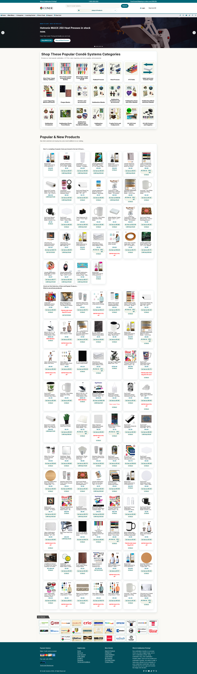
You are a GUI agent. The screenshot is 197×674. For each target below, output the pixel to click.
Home (4, 15)
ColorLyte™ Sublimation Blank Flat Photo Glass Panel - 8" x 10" (49, 304)
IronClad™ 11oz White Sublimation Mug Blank (146, 192)
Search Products (110, 651)
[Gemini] (153, 623)
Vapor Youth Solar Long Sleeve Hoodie (98, 303)
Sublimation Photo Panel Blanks (65, 124)
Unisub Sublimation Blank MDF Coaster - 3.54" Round (50, 274)
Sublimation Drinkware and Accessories (115, 101)
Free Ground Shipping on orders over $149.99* (143, 1)
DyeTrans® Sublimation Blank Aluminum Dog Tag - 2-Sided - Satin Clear (130, 395)
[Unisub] (120, 638)
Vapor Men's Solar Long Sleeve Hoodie (98, 594)
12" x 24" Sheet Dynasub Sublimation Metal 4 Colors (82, 334)
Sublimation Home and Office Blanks (131, 101)
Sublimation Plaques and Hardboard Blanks (82, 123)
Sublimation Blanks (98, 102)
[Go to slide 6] (102, 46)
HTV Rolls (131, 79)
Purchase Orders (110, 660)
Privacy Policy (109, 662)
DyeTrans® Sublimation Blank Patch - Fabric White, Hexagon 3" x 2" (66, 219)
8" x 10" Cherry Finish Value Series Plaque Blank (81, 565)
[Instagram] (146, 671)
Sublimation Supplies (98, 124)
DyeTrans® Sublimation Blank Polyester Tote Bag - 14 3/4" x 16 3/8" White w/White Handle (114, 395)
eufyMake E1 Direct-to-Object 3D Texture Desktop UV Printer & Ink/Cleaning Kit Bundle (50, 565)
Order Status (81, 656)
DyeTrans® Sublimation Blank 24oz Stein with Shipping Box (145, 363)
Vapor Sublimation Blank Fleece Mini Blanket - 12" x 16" (49, 534)
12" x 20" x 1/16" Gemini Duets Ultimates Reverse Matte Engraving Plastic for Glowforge (130, 458)
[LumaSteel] (87, 631)
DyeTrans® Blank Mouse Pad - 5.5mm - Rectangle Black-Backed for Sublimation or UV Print (146, 219)
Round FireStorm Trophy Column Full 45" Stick (97, 534)
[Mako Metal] (109, 631)
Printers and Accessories (82, 101)
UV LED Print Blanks (131, 124)
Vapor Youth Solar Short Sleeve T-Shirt (66, 333)
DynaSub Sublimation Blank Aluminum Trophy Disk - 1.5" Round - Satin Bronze (146, 565)
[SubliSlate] (98, 638)
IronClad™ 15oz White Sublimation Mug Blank (98, 219)
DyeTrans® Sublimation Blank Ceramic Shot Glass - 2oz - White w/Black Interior (50, 395)
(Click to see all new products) (52, 288)
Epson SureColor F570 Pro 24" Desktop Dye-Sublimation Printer (97, 565)
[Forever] (142, 623)
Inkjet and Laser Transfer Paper (148, 79)
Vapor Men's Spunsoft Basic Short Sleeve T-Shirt (66, 363)
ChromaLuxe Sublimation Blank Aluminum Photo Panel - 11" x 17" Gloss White (49, 244)
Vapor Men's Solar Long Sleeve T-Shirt (114, 594)
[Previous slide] (2, 32)
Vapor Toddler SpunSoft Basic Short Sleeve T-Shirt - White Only (114, 565)
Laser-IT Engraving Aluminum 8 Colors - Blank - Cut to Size (146, 165)
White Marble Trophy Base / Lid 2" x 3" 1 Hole (114, 219)
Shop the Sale (46, 40)
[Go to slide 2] (96, 46)
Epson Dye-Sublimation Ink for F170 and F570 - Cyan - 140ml (49, 165)
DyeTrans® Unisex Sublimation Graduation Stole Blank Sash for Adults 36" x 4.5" (130, 508)
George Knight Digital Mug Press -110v (114, 362)
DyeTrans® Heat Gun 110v (66, 533)
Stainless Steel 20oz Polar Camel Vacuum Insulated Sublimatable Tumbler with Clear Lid (82, 304)
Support (50, 15)
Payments (80, 660)
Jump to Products (97, 10)
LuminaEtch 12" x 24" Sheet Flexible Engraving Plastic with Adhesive (114, 483)
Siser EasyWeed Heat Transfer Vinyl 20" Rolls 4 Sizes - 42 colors (130, 363)
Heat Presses (115, 79)
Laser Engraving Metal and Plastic (49, 101)
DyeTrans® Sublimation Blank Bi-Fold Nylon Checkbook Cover (130, 426)
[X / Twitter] (156, 671)
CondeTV (80, 658)
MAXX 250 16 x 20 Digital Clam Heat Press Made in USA (81, 395)
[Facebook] (143, 671)
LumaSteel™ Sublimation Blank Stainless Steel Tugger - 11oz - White (66, 192)
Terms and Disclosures (46, 665)
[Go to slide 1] (94, 46)
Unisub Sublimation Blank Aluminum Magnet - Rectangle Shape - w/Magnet (98, 192)
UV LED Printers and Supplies (148, 124)
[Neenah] (120, 631)
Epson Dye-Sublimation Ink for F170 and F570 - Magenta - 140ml (97, 274)
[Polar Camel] (131, 631)
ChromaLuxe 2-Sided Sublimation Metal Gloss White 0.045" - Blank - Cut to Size (146, 595)
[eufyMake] (131, 623)
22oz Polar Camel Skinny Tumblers (49, 79)
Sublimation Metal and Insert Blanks (148, 101)
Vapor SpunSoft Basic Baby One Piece (50, 362)
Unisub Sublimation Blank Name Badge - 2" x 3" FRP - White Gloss (66, 165)
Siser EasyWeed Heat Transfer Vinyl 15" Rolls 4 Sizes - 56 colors (114, 508)
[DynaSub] (109, 623)
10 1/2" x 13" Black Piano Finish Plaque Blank (81, 534)
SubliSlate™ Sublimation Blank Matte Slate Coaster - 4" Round (66, 565)
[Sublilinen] (76, 638)
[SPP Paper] (65, 638)
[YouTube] (149, 671)
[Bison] (54, 623)
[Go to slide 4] (99, 46)
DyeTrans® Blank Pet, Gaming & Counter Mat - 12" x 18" (82, 192)
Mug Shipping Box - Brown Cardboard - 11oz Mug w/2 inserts (66, 304)
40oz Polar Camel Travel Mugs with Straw (82, 78)
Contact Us (108, 653)
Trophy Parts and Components (115, 124)
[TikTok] (151, 671)
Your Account (81, 654)
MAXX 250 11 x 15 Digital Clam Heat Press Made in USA (49, 334)
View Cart (58, 15)
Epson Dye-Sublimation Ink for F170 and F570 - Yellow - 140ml (81, 244)
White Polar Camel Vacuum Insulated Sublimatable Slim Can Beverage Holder (113, 304)
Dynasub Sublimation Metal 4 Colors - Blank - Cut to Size (130, 192)
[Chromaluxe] (65, 623)
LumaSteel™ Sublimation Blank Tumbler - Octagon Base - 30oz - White (82, 165)
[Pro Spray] (142, 631)
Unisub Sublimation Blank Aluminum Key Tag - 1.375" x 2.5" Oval (66, 274)
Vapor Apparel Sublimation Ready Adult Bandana (97, 426)
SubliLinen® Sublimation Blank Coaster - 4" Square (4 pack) (50, 508)
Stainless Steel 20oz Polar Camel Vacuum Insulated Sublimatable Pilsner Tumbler (66, 483)
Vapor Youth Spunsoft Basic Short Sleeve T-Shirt (146, 534)
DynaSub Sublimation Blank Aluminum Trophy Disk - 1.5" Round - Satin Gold (50, 483)
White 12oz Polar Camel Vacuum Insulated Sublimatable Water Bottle (50, 458)
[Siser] (153, 631)
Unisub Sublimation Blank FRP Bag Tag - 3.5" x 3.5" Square (146, 244)
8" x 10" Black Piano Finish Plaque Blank (82, 362)
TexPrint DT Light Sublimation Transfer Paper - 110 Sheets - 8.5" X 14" (130, 219)
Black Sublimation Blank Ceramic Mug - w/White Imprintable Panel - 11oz (130, 534)
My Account (108, 658)
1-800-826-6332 (93, 1)
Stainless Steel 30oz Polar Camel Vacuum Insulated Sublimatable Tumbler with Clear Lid (98, 458)
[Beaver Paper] (43, 623)
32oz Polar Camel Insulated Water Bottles (65, 78)
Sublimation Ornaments (49, 124)
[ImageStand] (65, 631)
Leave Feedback (109, 654)
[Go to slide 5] (100, 46)
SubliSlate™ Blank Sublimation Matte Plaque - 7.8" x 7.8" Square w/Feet (65, 458)
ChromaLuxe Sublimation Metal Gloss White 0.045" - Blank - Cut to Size (98, 244)
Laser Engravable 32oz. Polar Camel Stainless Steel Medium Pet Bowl (49, 595)
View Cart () (152, 8)
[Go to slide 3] (97, 46)
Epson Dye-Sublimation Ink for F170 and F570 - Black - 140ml (113, 165)
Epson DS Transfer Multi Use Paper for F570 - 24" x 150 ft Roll (49, 192)
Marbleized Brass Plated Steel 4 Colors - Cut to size (114, 426)
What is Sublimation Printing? (48, 1)
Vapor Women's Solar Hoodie (112, 243)
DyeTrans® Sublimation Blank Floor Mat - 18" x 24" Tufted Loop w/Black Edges (146, 426)
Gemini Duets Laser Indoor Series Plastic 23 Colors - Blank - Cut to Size (130, 304)
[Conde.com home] (47, 8)
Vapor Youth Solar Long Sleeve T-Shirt (66, 594)
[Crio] (87, 623)
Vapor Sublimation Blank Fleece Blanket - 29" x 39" (146, 395)
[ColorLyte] (76, 623)
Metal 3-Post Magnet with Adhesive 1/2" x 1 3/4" (82, 595)
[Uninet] (109, 638)
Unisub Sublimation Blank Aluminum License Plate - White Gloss (82, 274)
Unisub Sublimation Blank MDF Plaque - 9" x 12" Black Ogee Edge (98, 165)
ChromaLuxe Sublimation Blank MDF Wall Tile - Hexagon (65, 244)
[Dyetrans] (98, 623)
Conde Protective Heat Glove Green (65, 425)
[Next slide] (194, 32)
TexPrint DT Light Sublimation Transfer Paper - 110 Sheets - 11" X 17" (114, 192)
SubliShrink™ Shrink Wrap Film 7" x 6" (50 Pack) (81, 458)
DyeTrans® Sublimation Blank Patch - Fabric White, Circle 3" (146, 483)
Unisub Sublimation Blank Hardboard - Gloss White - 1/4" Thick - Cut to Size (81, 426)
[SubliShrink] (87, 638)
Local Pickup (109, 656)
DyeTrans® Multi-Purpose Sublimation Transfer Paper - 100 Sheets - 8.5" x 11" (98, 508)
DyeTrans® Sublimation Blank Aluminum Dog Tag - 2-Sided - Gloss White (114, 458)
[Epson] (120, 623)
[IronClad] (76, 631)
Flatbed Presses (98, 79)
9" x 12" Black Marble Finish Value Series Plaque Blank (98, 334)
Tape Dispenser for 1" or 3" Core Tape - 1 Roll (82, 219)
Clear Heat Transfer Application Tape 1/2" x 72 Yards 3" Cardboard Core (130, 244)
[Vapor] (131, 638)
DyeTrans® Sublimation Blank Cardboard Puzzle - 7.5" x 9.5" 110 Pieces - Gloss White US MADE (82, 508)
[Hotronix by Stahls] (54, 631)
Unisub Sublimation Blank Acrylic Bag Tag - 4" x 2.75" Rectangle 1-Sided (97, 483)
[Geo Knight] (44, 631)
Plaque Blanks (65, 102)
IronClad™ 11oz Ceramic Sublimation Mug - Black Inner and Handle (114, 334)
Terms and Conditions (83, 662)
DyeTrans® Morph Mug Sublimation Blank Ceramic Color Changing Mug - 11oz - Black (50, 219)
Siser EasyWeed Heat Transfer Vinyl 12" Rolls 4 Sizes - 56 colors (66, 508)
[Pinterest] (153, 671)
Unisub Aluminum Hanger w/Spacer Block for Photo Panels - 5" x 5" (129, 165)
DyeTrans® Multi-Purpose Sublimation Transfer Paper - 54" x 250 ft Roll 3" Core (98, 395)
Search (125, 6)
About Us (80, 653)
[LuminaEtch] (98, 631)
